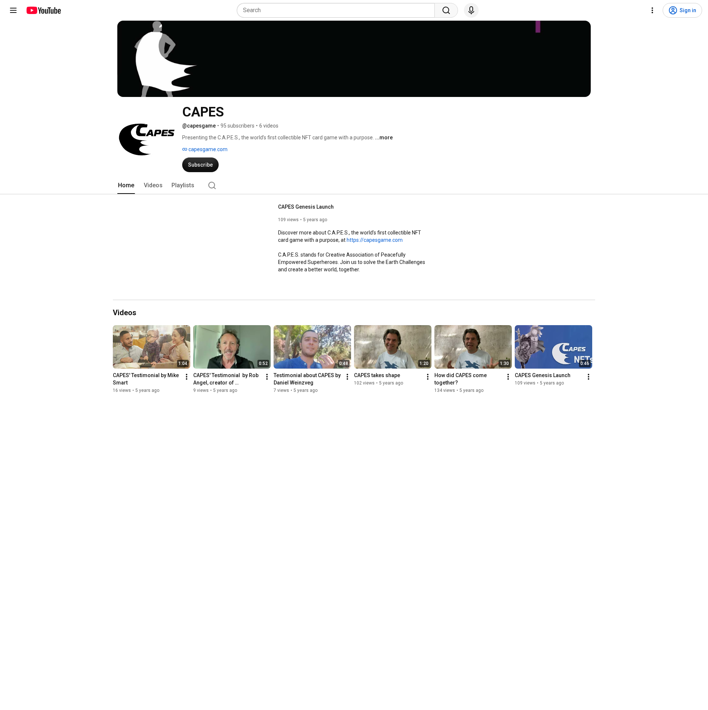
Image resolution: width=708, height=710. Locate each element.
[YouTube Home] (43, 10)
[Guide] (13, 10)
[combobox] (338, 10)
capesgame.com (207, 149)
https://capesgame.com (375, 240)
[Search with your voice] (471, 10)
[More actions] (186, 376)
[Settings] (652, 10)
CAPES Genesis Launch (306, 207)
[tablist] (354, 185)
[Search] (446, 10)
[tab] (126, 185)
